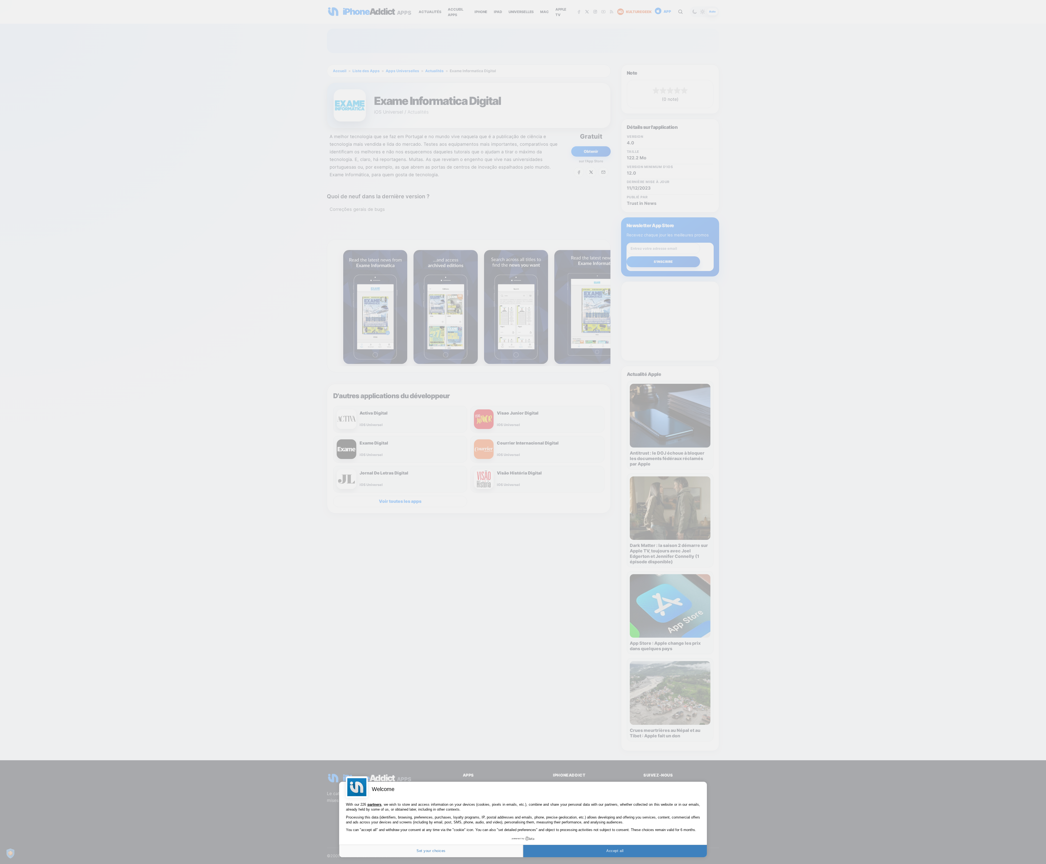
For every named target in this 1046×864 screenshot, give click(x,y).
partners (374, 804)
